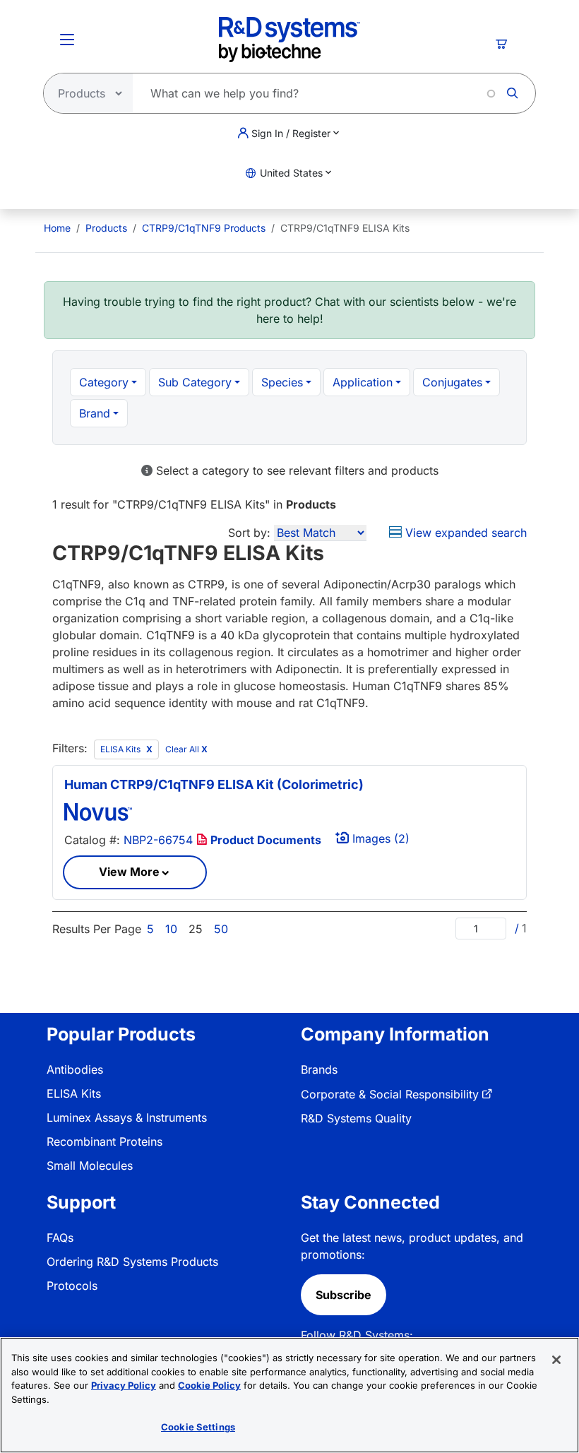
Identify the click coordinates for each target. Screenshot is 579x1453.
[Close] (556, 1359)
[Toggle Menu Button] (67, 39)
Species (282, 382)
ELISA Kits (121, 749)
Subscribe (343, 1295)
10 (171, 929)
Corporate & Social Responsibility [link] (390, 1094)
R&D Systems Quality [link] (356, 1118)
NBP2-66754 (158, 840)
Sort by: (249, 533)
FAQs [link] (60, 1237)
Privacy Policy (123, 1385)
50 (221, 929)
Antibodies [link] (75, 1069)
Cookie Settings (198, 1427)
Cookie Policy (209, 1385)
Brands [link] (319, 1069)
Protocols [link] (72, 1286)
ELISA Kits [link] (74, 1093)
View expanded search (464, 533)
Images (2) (379, 838)
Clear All (186, 749)
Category (104, 382)
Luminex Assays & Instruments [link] (127, 1117)
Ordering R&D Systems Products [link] (132, 1262)
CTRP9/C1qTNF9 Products (203, 228)
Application (363, 382)
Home (57, 228)
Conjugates (452, 382)
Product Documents (264, 840)
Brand (94, 413)
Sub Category (195, 382)
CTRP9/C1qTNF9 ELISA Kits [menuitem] (345, 228)
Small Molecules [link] (90, 1165)
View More (129, 872)
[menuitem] (57, 227)
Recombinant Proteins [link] (104, 1141)
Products (106, 228)
